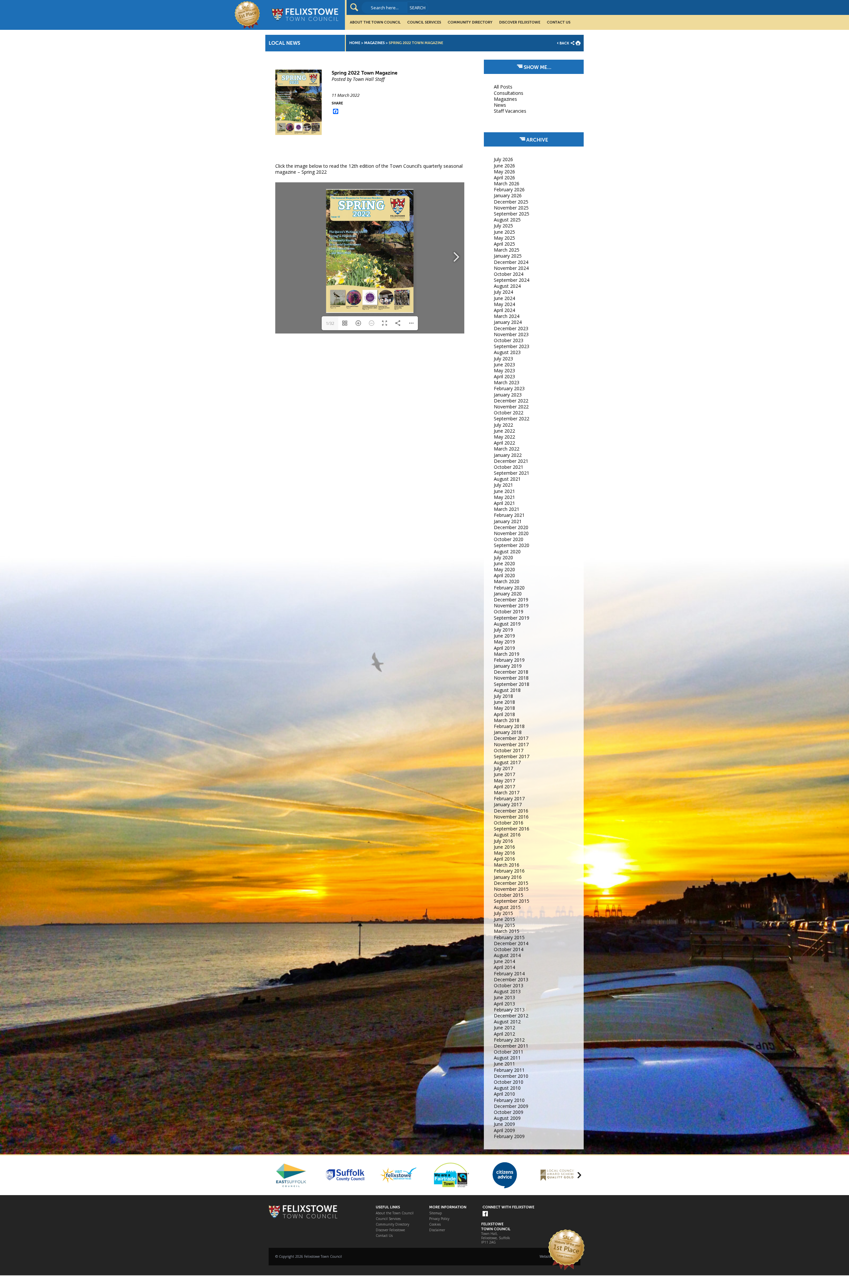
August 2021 (507, 479)
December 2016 (511, 811)
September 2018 (511, 684)
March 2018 (506, 720)
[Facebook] (485, 1214)
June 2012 (504, 1027)
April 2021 (504, 503)
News (500, 105)
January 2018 (508, 732)
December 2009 (511, 1106)
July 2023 (503, 358)
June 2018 (504, 702)
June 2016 (504, 847)
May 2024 (504, 304)
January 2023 (508, 395)
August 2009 (507, 1118)
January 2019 (508, 666)
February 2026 (509, 189)
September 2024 (511, 280)
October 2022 (508, 412)
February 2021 (509, 515)
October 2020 (508, 539)
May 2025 (504, 238)
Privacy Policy (439, 1219)
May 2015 (504, 925)
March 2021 (506, 509)
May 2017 (504, 780)
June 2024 (504, 298)
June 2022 (504, 431)
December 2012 (511, 1015)
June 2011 (504, 1064)
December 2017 (511, 738)
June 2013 (504, 997)
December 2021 (511, 461)
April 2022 (504, 443)
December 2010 (511, 1076)
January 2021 (508, 521)
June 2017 (504, 774)
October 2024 (508, 274)
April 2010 (504, 1094)
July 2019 (503, 630)
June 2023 (504, 364)
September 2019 (511, 618)
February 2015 (509, 937)
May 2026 (504, 171)
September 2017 (511, 756)
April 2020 (504, 575)
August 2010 (507, 1088)
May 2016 (504, 853)
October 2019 (508, 611)
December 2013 (511, 979)
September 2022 (511, 418)
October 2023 (508, 340)
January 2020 (508, 593)
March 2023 (506, 382)
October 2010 (508, 1082)
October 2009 (508, 1112)
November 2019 (511, 605)
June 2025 (504, 232)
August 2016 (507, 834)
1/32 (330, 323)
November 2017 (511, 744)
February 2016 (509, 871)
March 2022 (506, 449)
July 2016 (503, 841)
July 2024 (503, 292)
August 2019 (507, 624)
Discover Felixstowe (519, 22)
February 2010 (509, 1100)
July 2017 (503, 768)
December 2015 (511, 883)
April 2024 (504, 310)
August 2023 (507, 352)
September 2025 (511, 214)
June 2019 (504, 636)
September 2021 (511, 473)
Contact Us (558, 22)
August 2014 (507, 955)
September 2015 (511, 901)
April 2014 (504, 967)
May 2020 (504, 569)
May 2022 (504, 437)
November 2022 (511, 406)
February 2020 (509, 587)
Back (564, 43)
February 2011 (509, 1070)
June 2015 (504, 919)
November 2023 (511, 334)
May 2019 (504, 641)
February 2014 (509, 973)
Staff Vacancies (510, 111)
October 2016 (508, 823)
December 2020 (511, 527)
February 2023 (509, 388)
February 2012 (509, 1040)
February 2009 (509, 1136)
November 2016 (511, 817)
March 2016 (506, 865)
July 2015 (503, 913)
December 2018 (511, 672)
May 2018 (504, 708)
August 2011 (507, 1058)
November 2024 (511, 268)
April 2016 (504, 859)
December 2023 (511, 328)
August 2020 (507, 551)
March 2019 (506, 654)
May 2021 (504, 497)
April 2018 (504, 714)
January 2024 (508, 322)
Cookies (435, 1224)
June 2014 (504, 961)
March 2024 (506, 316)
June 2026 (504, 165)
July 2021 (503, 485)
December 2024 (511, 262)
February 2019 (509, 660)
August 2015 (507, 907)
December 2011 (511, 1046)
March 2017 (506, 792)
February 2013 (509, 1009)
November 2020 (511, 533)
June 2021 (504, 491)
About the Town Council (375, 22)
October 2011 (508, 1052)
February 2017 (509, 798)
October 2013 (508, 985)
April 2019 (504, 648)
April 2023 (504, 376)
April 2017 (504, 786)
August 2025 (507, 219)
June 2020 (504, 563)
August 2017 (507, 762)
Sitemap (435, 1213)
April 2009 (504, 1130)
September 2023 (511, 346)
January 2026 (508, 195)
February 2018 (509, 726)
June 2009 (504, 1124)
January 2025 (508, 256)
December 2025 (511, 202)
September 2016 (511, 828)
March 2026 (506, 183)
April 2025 (504, 244)
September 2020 (511, 545)
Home (354, 43)
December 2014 (511, 943)
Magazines (374, 43)
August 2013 (507, 991)
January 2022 (508, 455)
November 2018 (511, 678)
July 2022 (503, 425)
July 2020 (503, 557)
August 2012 (507, 1021)
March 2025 (506, 250)
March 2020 (506, 581)
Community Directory (470, 22)
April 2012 (504, 1034)
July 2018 (503, 696)
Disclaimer (437, 1230)
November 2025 (511, 208)
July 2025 (503, 225)
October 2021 (508, 467)
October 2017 (508, 750)
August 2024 (507, 286)
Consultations (508, 93)
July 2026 (503, 159)
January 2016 (508, 877)
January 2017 (508, 804)
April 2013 (504, 1004)
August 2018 (507, 690)
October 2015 (508, 895)
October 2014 (508, 949)
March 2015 (506, 931)
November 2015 (511, 889)
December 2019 (511, 599)
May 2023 (504, 370)
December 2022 (511, 400)
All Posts (503, 87)
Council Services (424, 22)
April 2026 (504, 177)
